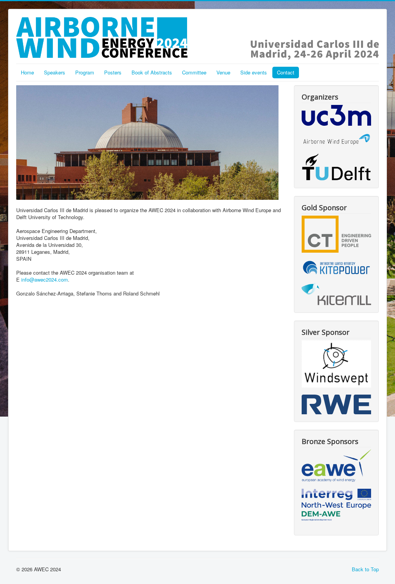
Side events (253, 72)
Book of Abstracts (152, 72)
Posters (113, 72)
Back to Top (365, 569)
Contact (285, 72)
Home (27, 72)
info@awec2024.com (44, 279)
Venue (223, 72)
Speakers (54, 72)
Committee (194, 72)
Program (84, 72)
